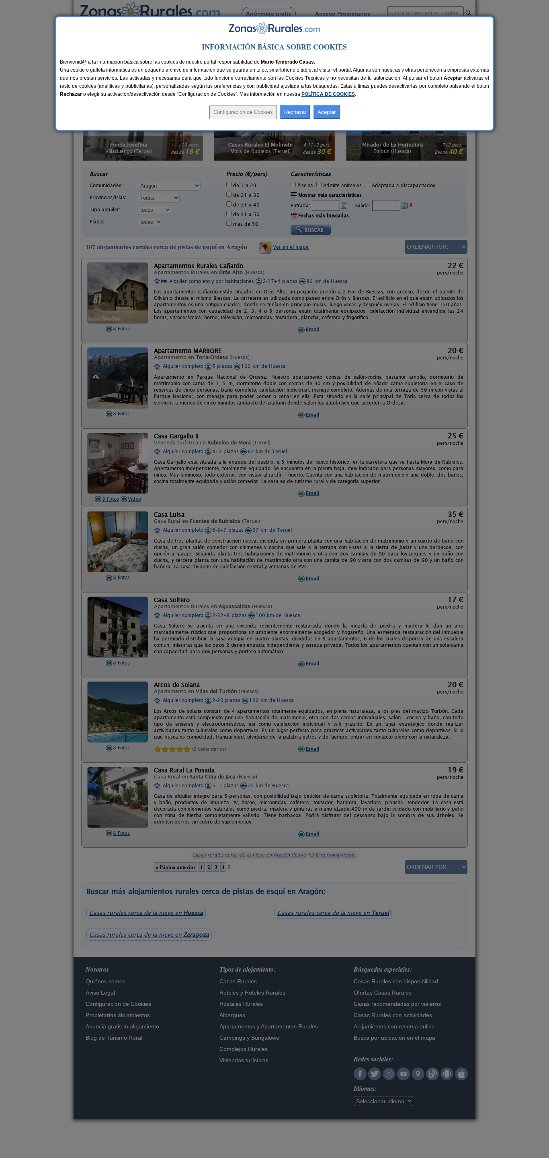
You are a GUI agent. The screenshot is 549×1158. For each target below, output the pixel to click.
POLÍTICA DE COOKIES (328, 94)
